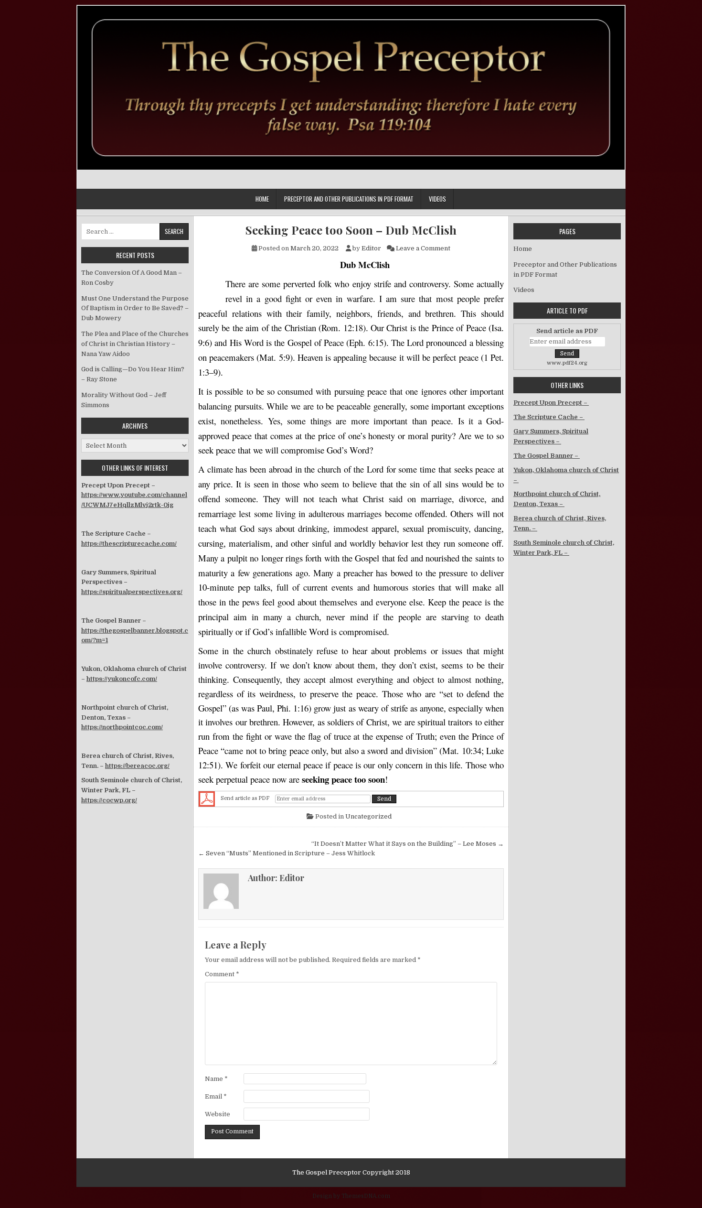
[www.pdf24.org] (207, 799)
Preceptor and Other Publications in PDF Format (349, 199)
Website (217, 1114)
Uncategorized (368, 816)
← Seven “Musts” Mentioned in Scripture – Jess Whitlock (286, 853)
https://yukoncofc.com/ (121, 678)
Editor (371, 248)
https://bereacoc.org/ (137, 765)
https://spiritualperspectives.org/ (131, 591)
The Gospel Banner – (546, 455)
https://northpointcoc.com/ (122, 727)
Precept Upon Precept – (551, 402)
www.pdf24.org (567, 363)
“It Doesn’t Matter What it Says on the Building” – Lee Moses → (407, 843)
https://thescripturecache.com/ (129, 543)
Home (262, 199)
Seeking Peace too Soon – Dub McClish (351, 230)
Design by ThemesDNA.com (351, 1196)
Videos (437, 199)
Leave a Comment (423, 248)
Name (216, 1078)
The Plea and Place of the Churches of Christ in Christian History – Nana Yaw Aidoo (135, 343)
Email (216, 1096)
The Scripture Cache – (549, 417)
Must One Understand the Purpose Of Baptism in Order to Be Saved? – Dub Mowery (135, 308)
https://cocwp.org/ (109, 800)
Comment (222, 974)
